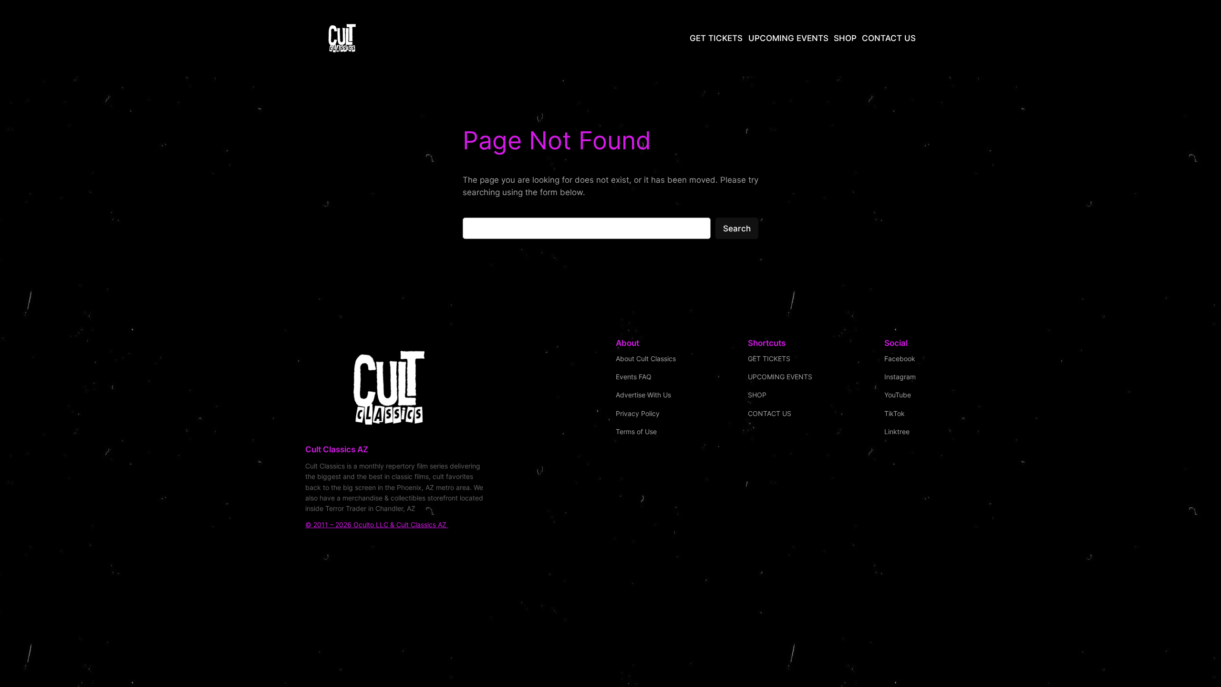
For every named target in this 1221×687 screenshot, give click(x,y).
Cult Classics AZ (336, 449)
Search (737, 228)
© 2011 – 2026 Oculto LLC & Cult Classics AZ (376, 524)
